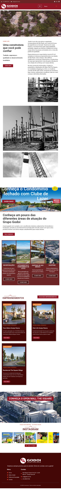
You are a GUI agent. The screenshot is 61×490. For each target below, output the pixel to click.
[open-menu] (40, 6)
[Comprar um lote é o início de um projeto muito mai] (18, 437)
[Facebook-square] (54, 1)
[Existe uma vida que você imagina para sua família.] (53, 437)
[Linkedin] (59, 1)
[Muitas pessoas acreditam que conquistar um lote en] (7, 437)
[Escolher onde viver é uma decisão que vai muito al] (30, 437)
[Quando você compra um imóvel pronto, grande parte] (42, 437)
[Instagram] (56, 1)
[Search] (56, 6)
